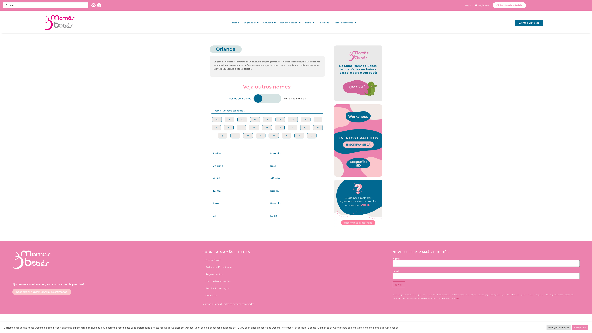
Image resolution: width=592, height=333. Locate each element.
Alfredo (275, 178)
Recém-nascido (289, 22)
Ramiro (217, 203)
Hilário (217, 178)
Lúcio (273, 215)
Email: (396, 271)
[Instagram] (99, 5)
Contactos (211, 295)
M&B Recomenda (343, 22)
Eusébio (275, 203)
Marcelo (275, 153)
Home (235, 22)
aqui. (458, 298)
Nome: (396, 258)
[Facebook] (93, 5)
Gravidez (268, 22)
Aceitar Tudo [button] (580, 327)
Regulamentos (214, 274)
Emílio (217, 153)
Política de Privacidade (219, 267)
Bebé (308, 22)
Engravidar (250, 22)
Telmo (217, 190)
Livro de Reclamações (218, 281)
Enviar (399, 284)
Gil (214, 215)
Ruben (274, 190)
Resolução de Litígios (218, 288)
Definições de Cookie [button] (558, 327)
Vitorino (218, 165)
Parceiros (324, 22)
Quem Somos (213, 260)
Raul (273, 165)
